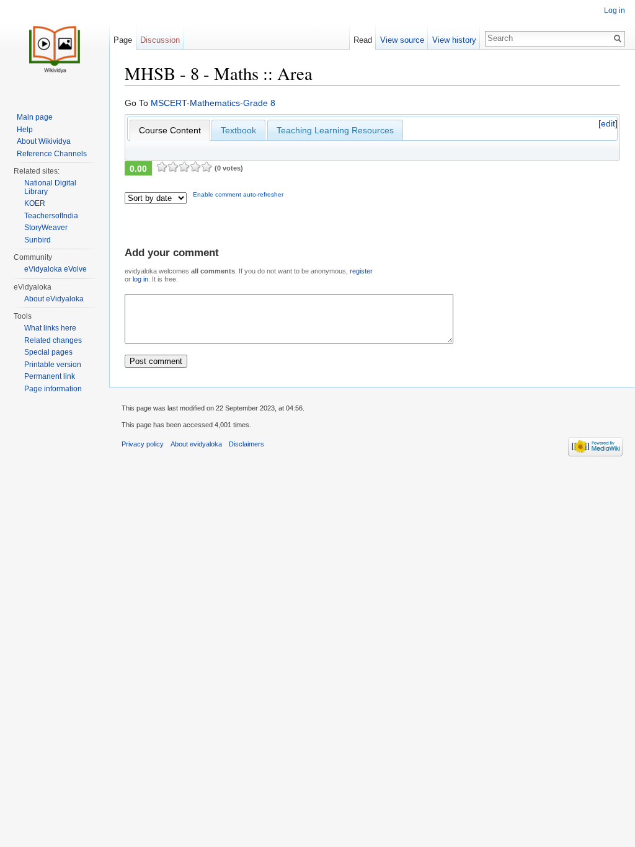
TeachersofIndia (51, 215)
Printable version (52, 364)
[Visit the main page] (54, 49)
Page (122, 40)
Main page (35, 117)
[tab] (170, 130)
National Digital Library (50, 187)
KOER (34, 203)
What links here (50, 328)
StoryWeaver (46, 227)
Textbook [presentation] (238, 130)
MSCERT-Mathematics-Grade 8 (213, 103)
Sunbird (37, 240)
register (361, 271)
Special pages (48, 352)
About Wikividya (44, 141)
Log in (614, 10)
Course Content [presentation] (170, 130)
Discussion (160, 40)
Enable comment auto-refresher (238, 194)
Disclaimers (246, 444)
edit (608, 123)
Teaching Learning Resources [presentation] (335, 130)
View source (402, 40)
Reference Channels (52, 153)
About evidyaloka (196, 444)
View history (454, 40)
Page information (53, 388)
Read (362, 40)
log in (140, 279)
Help (25, 129)
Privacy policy (143, 444)
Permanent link (49, 376)
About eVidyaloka (54, 299)
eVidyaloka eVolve (55, 269)
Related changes (53, 340)
